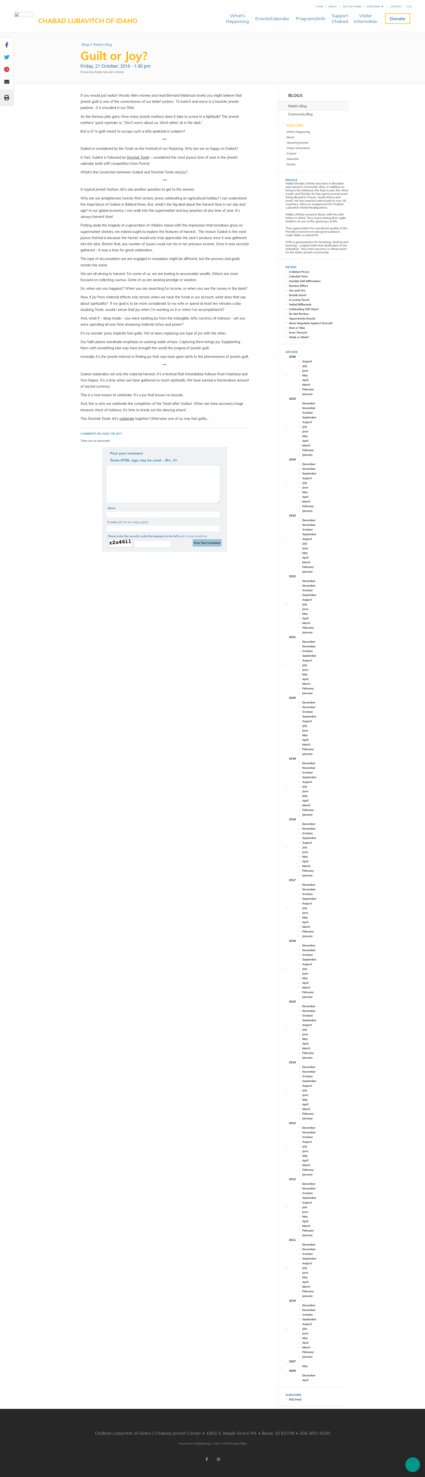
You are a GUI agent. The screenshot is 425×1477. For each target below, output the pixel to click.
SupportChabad (340, 18)
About (332, 6)
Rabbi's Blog (102, 44)
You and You (297, 290)
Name (111, 508)
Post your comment (126, 453)
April (305, 380)
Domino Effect (298, 286)
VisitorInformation (366, 18)
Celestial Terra (298, 276)
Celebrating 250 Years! (304, 309)
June (305, 370)
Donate (398, 18)
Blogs (86, 44)
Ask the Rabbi (352, 6)
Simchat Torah (138, 157)
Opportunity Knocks (302, 318)
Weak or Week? (299, 337)
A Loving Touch (299, 300)
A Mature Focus (299, 272)
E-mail (128, 522)
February (308, 389)
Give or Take (297, 328)
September (309, 417)
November (309, 408)
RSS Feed (295, 1399)
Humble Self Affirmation (305, 281)
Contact (396, 6)
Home (319, 6)
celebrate (127, 418)
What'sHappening (237, 18)
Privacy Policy (238, 1443)
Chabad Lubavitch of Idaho (87, 21)
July (304, 366)
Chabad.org (202, 1443)
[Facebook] (206, 1459)
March (306, 384)
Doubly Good (297, 295)
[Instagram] (218, 1459)
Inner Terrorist (298, 332)
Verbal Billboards (300, 304)
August (307, 361)
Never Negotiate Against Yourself (310, 323)
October (307, 412)
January (307, 394)
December (308, 403)
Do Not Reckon (299, 314)
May (305, 375)
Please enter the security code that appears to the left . (157, 536)
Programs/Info (310, 18)
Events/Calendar (272, 18)
